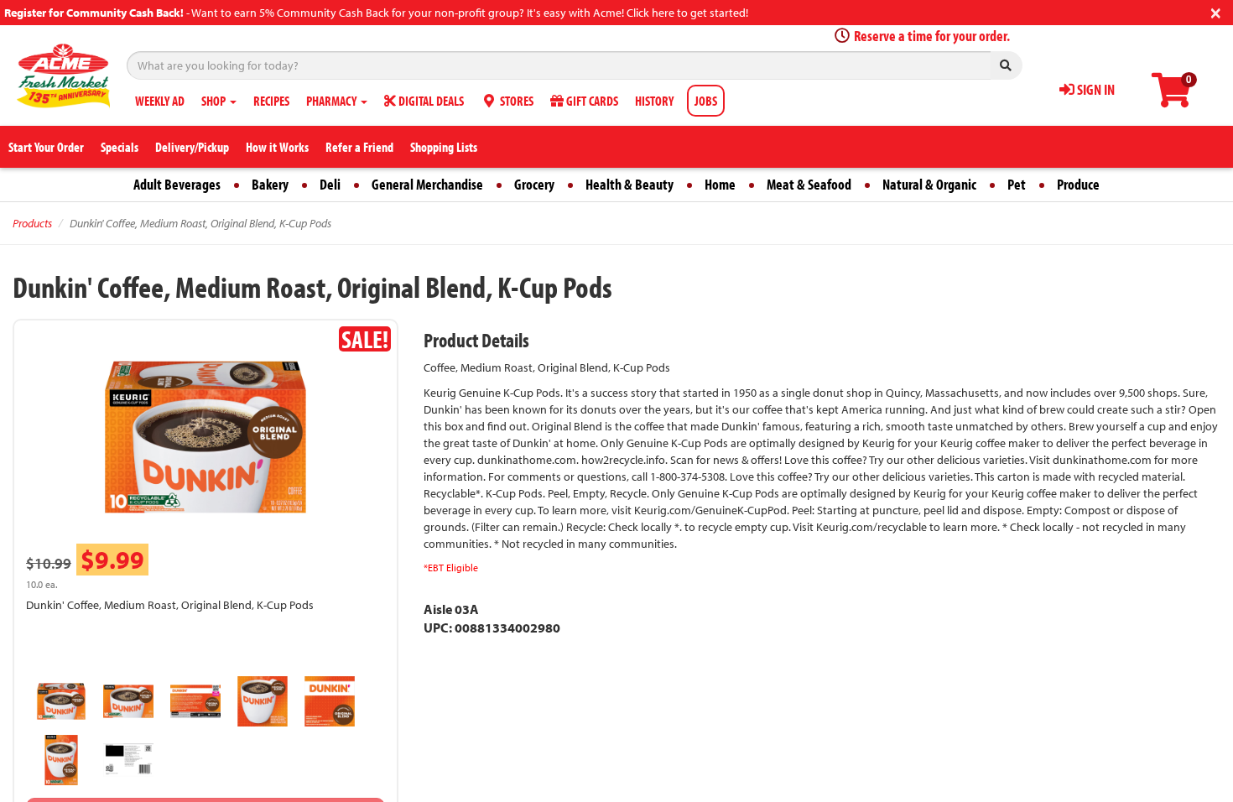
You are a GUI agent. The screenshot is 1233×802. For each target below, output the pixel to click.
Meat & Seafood (809, 184)
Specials (119, 146)
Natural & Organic (929, 184)
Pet (1016, 184)
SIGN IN (1094, 89)
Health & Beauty (629, 184)
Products (32, 223)
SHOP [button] (214, 100)
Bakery (270, 184)
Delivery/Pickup (192, 146)
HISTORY (654, 100)
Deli (330, 184)
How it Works (277, 146)
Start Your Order (46, 146)
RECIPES (271, 100)
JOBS (706, 100)
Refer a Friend (359, 146)
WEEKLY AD (160, 100)
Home (720, 184)
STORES (515, 100)
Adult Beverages (177, 184)
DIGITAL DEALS (430, 100)
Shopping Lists (443, 146)
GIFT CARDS (591, 100)
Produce (1078, 184)
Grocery (534, 184)
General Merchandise (427, 184)
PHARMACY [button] (332, 100)
